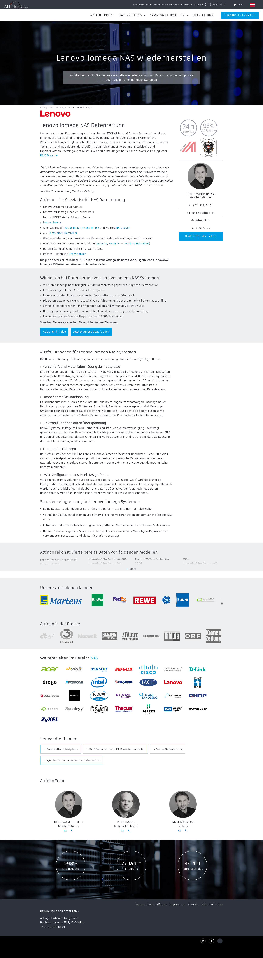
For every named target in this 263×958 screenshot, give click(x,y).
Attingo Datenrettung (52, 107)
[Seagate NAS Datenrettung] (49, 709)
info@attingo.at (203, 212)
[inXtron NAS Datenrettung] (123, 682)
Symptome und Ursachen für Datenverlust (73, 760)
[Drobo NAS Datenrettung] (49, 682)
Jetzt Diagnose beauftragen (91, 331)
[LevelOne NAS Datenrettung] (197, 682)
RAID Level (123, 227)
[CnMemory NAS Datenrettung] (173, 669)
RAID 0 (67, 227)
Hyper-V (114, 243)
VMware (101, 243)
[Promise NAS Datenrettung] (173, 695)
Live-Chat (203, 227)
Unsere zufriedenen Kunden (66, 588)
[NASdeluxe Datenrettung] (99, 695)
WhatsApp (203, 220)
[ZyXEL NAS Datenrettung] (49, 720)
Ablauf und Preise (54, 331)
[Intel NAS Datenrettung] (99, 682)
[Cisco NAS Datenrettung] (148, 669)
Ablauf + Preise (212, 904)
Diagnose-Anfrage (240, 15)
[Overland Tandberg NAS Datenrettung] (148, 695)
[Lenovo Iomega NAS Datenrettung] (173, 682)
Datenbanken (77, 253)
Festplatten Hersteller (63, 233)
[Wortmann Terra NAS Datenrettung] (197, 709)
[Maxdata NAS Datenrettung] (74, 695)
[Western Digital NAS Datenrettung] (173, 709)
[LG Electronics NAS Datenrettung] (49, 695)
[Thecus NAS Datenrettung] (123, 709)
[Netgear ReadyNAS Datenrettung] (123, 696)
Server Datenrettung (169, 749)
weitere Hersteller (137, 243)
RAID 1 (77, 227)
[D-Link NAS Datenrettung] (197, 669)
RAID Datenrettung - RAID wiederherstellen (117, 749)
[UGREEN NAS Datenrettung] (148, 709)
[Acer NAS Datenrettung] (49, 669)
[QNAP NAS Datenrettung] (197, 696)
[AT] (252, 5)
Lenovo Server (52, 222)
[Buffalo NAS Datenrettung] (123, 669)
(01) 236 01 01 (216, 4)
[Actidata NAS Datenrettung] (74, 669)
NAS (94, 658)
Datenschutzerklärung (151, 904)
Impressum (177, 904)
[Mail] (66, 830)
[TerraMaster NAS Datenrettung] (99, 709)
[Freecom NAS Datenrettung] (74, 682)
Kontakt (193, 904)
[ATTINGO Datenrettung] (16, 4)
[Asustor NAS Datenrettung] (99, 669)
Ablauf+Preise (102, 15)
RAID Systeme (49, 155)
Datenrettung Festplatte (62, 749)
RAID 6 (95, 227)
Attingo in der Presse (60, 624)
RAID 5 (86, 227)
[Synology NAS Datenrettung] (74, 709)
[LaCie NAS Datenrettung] (148, 682)
